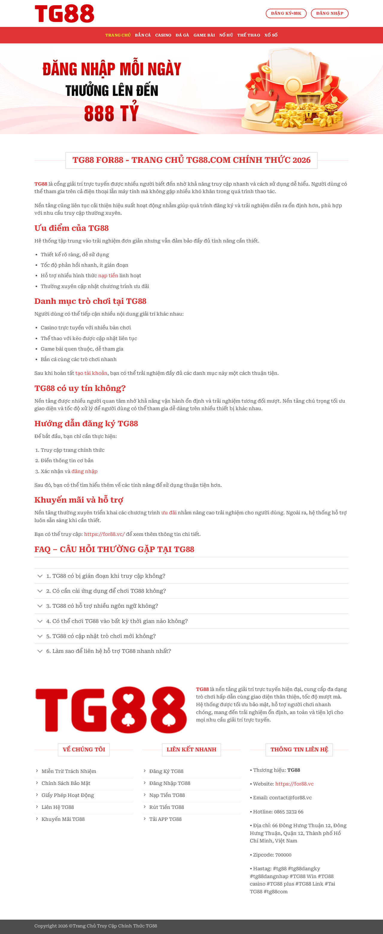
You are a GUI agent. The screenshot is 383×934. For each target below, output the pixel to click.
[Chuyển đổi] (40, 576)
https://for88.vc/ (104, 534)
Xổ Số (271, 35)
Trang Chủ (118, 35)
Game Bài (204, 35)
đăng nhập (85, 471)
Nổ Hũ (226, 35)
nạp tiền (108, 275)
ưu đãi (169, 512)
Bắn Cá (143, 35)
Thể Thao (248, 35)
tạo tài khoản (91, 373)
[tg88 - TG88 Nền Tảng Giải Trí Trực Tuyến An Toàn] (64, 13)
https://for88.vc (294, 784)
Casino (163, 35)
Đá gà (182, 35)
